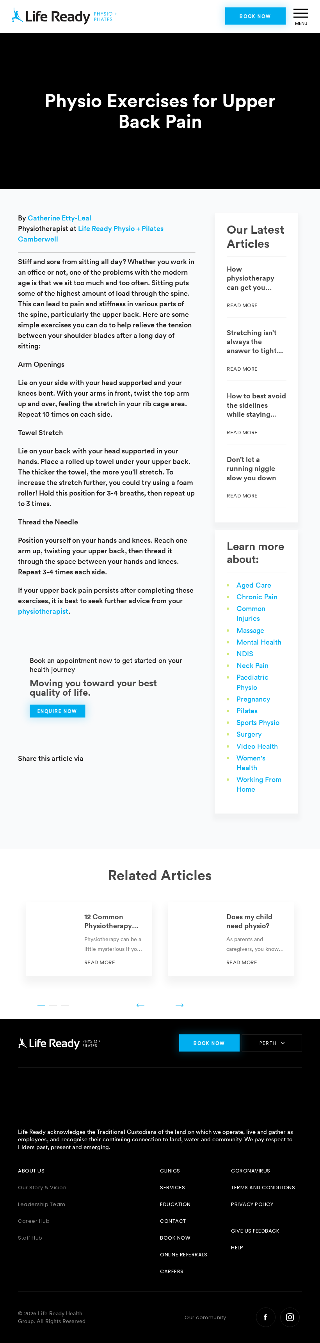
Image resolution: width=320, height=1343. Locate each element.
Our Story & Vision (42, 1187)
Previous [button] (140, 1005)
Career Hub (34, 1221)
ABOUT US (31, 1170)
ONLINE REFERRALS (183, 1254)
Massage (250, 630)
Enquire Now (57, 711)
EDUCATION (175, 1204)
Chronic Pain (256, 596)
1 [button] (41, 1005)
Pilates (247, 710)
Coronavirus (250, 1170)
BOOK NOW (175, 1237)
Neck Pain (252, 665)
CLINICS (170, 1170)
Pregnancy (253, 699)
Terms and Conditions (263, 1187)
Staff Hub (30, 1237)
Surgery (248, 734)
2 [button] (53, 1005)
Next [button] (179, 1005)
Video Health (257, 746)
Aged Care (253, 585)
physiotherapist (43, 611)
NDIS (244, 653)
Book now (255, 16)
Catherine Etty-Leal (59, 217)
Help (237, 1247)
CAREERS (172, 1271)
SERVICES (172, 1187)
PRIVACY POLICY (252, 1204)
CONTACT (173, 1221)
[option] (89, 939)
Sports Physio (257, 722)
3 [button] (65, 1005)
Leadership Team (42, 1204)
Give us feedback (255, 1230)
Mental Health (258, 642)
